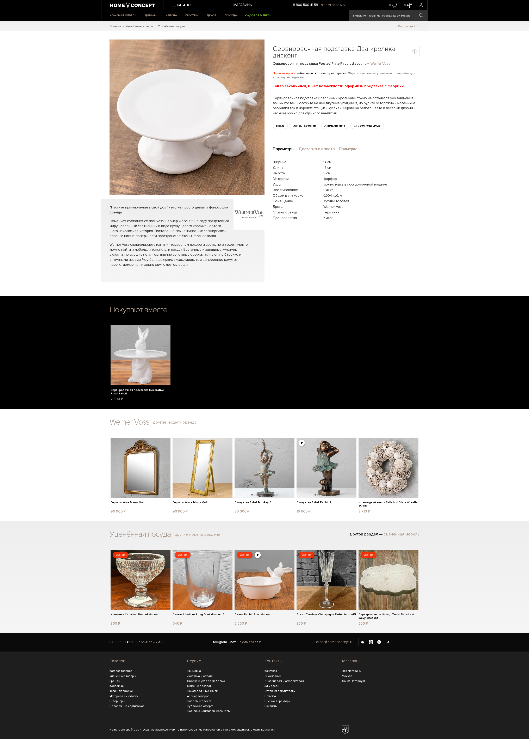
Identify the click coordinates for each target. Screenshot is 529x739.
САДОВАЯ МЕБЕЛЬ (258, 15)
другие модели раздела (197, 534)
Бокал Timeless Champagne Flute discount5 (326, 614)
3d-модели (271, 686)
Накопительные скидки (203, 691)
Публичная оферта (200, 706)
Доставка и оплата (200, 676)
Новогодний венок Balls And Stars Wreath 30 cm (388, 504)
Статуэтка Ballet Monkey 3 (253, 502)
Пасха (280, 125)
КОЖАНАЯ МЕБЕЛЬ (123, 15)
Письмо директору (277, 701)
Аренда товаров (198, 696)
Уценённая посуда (171, 26)
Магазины (242, 5)
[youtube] (371, 642)
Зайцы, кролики (304, 125)
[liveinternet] (387, 642)
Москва (347, 676)
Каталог (117, 661)
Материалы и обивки (124, 696)
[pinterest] (379, 642)
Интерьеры (117, 701)
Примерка (194, 671)
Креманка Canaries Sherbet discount (136, 614)
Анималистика (334, 125)
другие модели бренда (175, 422)
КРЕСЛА (171, 15)
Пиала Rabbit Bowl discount (254, 614)
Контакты (273, 661)
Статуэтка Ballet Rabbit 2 (314, 502)
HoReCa (270, 696)
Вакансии (271, 706)
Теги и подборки (121, 691)
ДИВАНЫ (151, 15)
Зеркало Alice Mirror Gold (128, 502)
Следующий (407, 26)
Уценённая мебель (401, 534)
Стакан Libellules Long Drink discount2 (198, 614)
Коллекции (117, 686)
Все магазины (351, 671)
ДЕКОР (211, 15)
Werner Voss (380, 63)
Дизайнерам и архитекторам (284, 681)
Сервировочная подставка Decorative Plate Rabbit (137, 391)
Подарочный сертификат (127, 706)
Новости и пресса (199, 701)
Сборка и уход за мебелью (206, 681)
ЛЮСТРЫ (191, 15)
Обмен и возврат (199, 686)
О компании (272, 676)
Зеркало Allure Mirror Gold (190, 502)
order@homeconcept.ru (334, 642)
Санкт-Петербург (353, 681)
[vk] (363, 642)
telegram (220, 642)
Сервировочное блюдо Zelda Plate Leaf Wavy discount (386, 616)
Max (232, 642)
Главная (115, 26)
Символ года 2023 (367, 125)
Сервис (194, 661)
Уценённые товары (140, 26)
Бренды (115, 681)
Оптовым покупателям (279, 691)
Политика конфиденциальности (209, 711)
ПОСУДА (231, 15)
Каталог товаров (121, 671)
